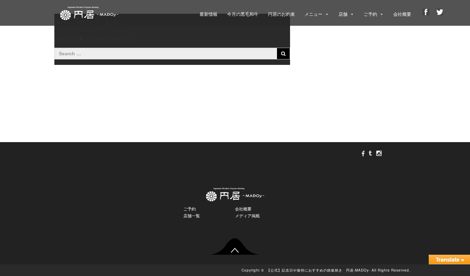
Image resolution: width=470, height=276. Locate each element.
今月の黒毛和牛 (242, 14)
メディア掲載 (247, 216)
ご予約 (370, 14)
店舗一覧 (191, 216)
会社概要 (402, 14)
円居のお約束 (281, 14)
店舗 (343, 14)
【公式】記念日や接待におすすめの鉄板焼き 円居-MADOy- (318, 270)
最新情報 (208, 14)
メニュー (313, 14)
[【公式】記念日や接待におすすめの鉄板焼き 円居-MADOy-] (89, 12)
